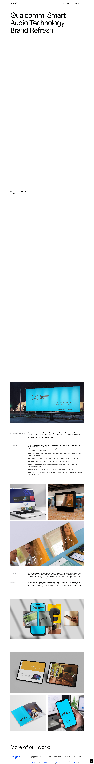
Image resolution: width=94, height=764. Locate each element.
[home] (13, 3)
